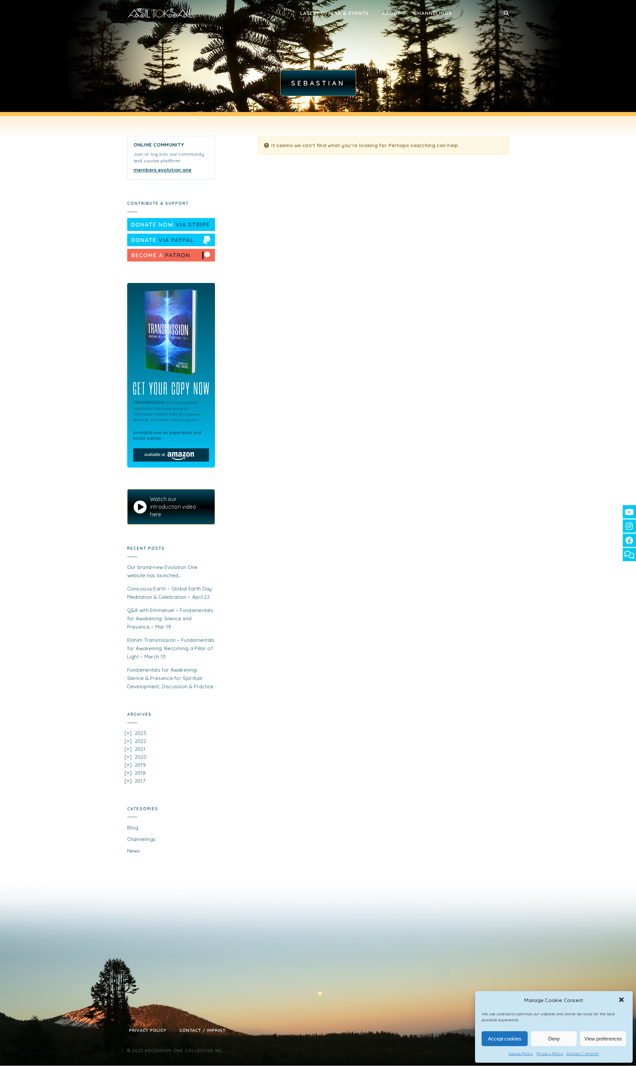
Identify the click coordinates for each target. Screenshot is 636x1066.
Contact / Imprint (582, 1053)
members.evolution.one (162, 170)
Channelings (433, 13)
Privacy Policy (550, 1053)
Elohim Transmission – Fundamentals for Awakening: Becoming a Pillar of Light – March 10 (171, 648)
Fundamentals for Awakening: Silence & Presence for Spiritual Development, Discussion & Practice (170, 678)
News (133, 851)
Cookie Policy (521, 1053)
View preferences (603, 1038)
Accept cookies (504, 1038)
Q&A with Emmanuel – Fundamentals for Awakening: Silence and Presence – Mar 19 (170, 618)
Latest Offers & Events (334, 13)
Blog (132, 827)
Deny (554, 1038)
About (391, 13)
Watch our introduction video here (173, 507)
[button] (622, 1000)
